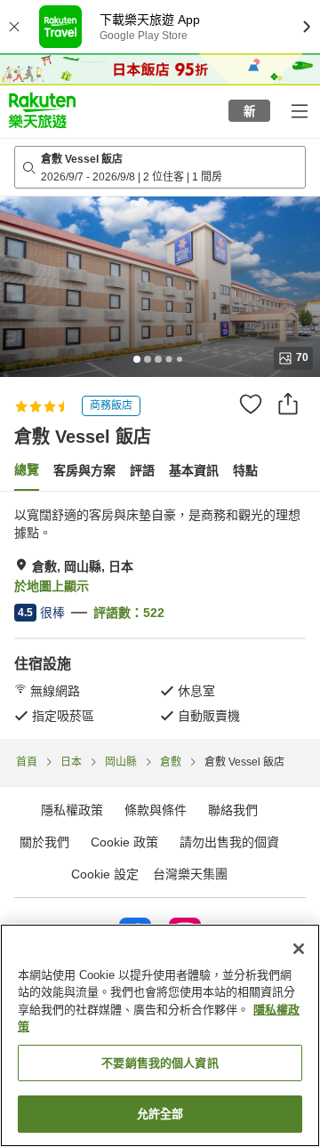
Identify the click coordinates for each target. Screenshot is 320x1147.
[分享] (288, 403)
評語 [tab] (142, 470)
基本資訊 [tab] (194, 470)
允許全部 (160, 1113)
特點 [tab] (245, 470)
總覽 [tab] (26, 469)
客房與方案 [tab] (84, 470)
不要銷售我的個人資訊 (159, 1063)
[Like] (250, 403)
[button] (42, 110)
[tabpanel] (160, 615)
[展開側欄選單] (298, 110)
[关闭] (298, 948)
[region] (160, 1035)
